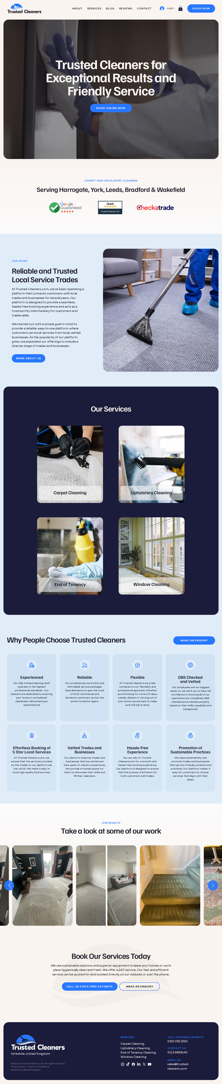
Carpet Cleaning (132, 1044)
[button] (180, 8)
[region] (70, 465)
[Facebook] (133, 1064)
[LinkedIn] (139, 1064)
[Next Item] (213, 885)
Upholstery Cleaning (135, 1048)
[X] (144, 1064)
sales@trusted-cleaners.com (178, 1066)
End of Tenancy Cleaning (138, 1052)
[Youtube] (149, 1064)
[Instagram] (123, 1064)
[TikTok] (128, 1064)
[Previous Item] (9, 885)
